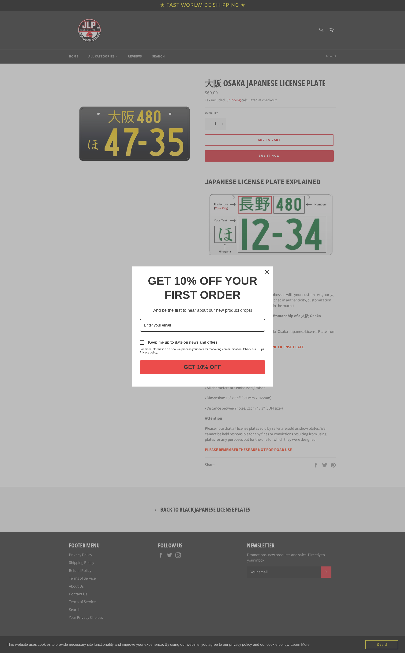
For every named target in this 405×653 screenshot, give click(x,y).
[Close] (267, 272)
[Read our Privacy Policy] (262, 350)
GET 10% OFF (202, 367)
